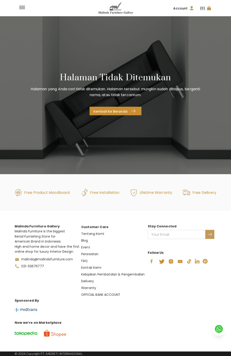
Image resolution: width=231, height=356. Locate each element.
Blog (84, 240)
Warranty (88, 288)
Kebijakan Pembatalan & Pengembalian (113, 274)
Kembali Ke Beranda (110, 111)
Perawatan (89, 254)
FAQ (84, 261)
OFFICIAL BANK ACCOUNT (100, 294)
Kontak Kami (91, 267)
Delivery (87, 281)
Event (85, 247)
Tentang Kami (92, 233)
